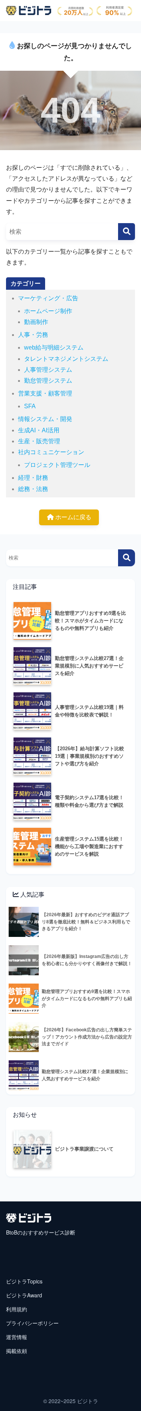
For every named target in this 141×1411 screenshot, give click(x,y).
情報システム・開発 (45, 419)
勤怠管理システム (48, 380)
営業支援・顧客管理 (45, 393)
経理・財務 (33, 477)
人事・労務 (33, 334)
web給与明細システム (53, 347)
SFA (30, 406)
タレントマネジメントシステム (66, 359)
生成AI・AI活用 (38, 430)
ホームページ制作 (48, 311)
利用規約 (16, 1309)
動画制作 (36, 322)
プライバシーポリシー (32, 1323)
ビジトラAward (24, 1295)
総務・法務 (33, 489)
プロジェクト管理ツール (57, 465)
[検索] (126, 231)
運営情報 (16, 1337)
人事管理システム (48, 369)
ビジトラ (87, 1401)
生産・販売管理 (39, 441)
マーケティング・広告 (48, 298)
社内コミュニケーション (51, 452)
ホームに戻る (72, 517)
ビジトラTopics (24, 1281)
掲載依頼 (16, 1351)
